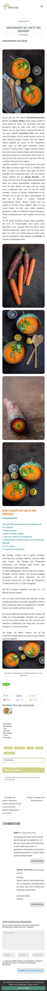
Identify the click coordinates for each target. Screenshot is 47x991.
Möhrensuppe (20, 748)
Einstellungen (23, 988)
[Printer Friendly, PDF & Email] (6, 685)
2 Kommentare (23, 35)
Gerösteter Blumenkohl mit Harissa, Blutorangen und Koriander (7, 731)
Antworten (37, 861)
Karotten (39, 748)
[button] (9, 695)
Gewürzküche (10, 753)
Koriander (8, 748)
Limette (31, 748)
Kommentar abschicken (30, 971)
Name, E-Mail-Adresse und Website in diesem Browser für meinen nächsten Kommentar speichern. (22, 963)
